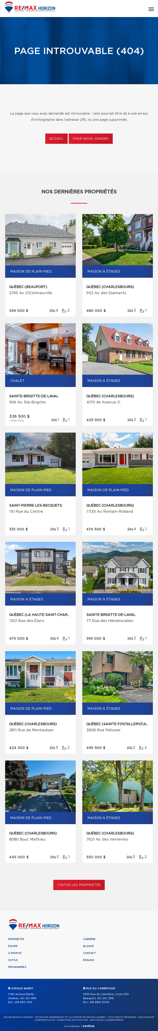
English (88, 960)
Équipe (13, 946)
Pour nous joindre (91, 138)
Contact (89, 953)
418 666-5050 (99, 1002)
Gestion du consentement (107, 1020)
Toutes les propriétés (79, 885)
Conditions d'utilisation (72, 1020)
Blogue (88, 946)
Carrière (89, 939)
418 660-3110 (23, 1002)
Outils (13, 960)
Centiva (87, 1026)
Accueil (56, 138)
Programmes (17, 967)
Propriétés (16, 939)
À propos (15, 953)
